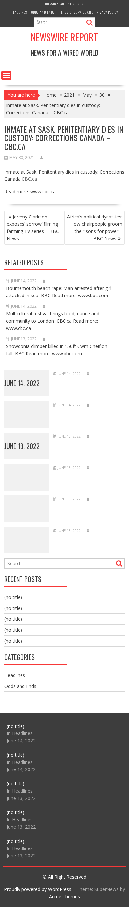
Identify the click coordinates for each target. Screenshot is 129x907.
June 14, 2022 (22, 383)
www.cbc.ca (43, 191)
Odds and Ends (43, 12)
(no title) (13, 597)
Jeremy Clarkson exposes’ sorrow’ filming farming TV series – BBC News (33, 228)
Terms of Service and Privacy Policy (88, 12)
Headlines (19, 12)
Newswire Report (64, 37)
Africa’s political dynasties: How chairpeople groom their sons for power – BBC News (94, 228)
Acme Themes (64, 896)
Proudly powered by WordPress (37, 889)
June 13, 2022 (22, 446)
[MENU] (6, 75)
